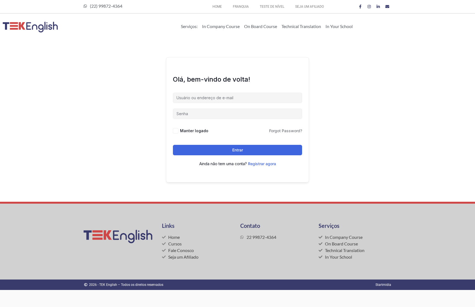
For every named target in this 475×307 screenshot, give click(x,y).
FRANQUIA (241, 7)
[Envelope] (387, 6)
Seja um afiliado (309, 7)
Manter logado (194, 130)
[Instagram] (369, 6)
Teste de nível (272, 7)
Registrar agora (262, 163)
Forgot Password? (285, 130)
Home (217, 7)
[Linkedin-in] (378, 6)
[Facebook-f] (360, 6)
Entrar (237, 150)
